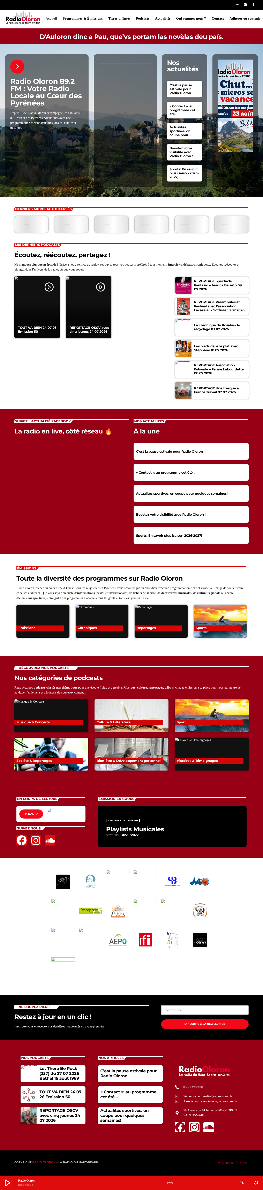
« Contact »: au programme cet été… (182, 110)
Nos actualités (182, 66)
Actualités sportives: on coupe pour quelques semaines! (180, 135)
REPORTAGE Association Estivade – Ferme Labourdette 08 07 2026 (218, 369)
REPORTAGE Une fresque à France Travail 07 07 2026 (216, 390)
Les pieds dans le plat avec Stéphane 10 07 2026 (216, 348)
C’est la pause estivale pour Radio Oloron (181, 89)
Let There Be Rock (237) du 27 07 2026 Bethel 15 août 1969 (59, 1073)
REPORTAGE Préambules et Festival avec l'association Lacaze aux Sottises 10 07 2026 (219, 306)
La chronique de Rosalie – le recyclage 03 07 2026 (217, 327)
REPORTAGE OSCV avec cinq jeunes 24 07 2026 (89, 330)
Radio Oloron (44, 1162)
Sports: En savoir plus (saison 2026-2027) (184, 173)
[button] (222, 105)
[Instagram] (245, 4)
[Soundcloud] (237, 4)
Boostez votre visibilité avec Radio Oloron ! (181, 152)
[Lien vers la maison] (23, 17)
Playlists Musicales (135, 829)
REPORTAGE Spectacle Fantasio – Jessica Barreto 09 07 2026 (218, 285)
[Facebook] (253, 4)
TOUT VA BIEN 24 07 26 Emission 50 (37, 330)
